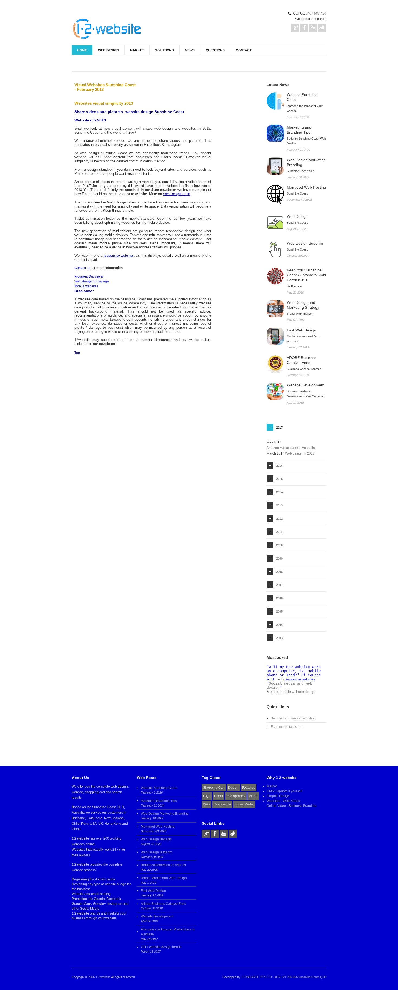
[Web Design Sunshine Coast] (275, 222)
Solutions (164, 50)
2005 (279, 611)
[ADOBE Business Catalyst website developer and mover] (275, 364)
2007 (279, 585)
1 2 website (103, 977)
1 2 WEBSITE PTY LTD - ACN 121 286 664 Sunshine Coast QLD (283, 977)
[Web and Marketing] (275, 308)
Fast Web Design (153, 891)
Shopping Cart (213, 788)
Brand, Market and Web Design (164, 878)
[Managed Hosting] (275, 195)
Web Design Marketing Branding (165, 813)
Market (137, 50)
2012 (279, 518)
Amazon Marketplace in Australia (291, 448)
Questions (215, 50)
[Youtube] (224, 834)
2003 (279, 638)
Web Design (108, 50)
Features (248, 788)
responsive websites (119, 256)
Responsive (222, 804)
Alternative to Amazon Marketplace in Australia (168, 931)
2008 (279, 571)
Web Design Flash (176, 194)
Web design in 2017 (300, 453)
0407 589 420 (316, 13)
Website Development (157, 916)
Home (82, 50)
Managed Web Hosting (158, 826)
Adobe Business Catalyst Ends (163, 904)
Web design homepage (91, 281)
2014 (279, 492)
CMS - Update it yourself (284, 791)
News (190, 50)
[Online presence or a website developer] (275, 391)
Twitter (322, 28)
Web (206, 804)
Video (253, 796)
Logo (207, 796)
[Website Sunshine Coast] (275, 101)
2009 (279, 558)
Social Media (244, 804)
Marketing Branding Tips (159, 801)
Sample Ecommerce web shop (293, 718)
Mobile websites (86, 286)
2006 (279, 598)
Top (77, 353)
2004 (279, 624)
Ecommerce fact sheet (287, 727)
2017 (279, 427)
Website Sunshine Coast (159, 788)
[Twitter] (233, 834)
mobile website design (297, 692)
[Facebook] (215, 834)
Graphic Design (278, 796)
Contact (244, 50)
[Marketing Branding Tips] (275, 133)
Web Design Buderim (156, 852)
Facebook (304, 28)
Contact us (82, 268)
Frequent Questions (88, 276)
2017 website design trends (161, 947)
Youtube (313, 28)
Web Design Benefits (156, 839)
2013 (279, 505)
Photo (218, 796)
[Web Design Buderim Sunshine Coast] (275, 249)
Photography (235, 796)
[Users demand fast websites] (275, 336)
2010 (279, 545)
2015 (279, 479)
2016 (279, 465)
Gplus (295, 28)
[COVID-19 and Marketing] (275, 276)
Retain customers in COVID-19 (163, 865)
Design (233, 788)
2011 (279, 532)
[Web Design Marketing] (275, 166)
